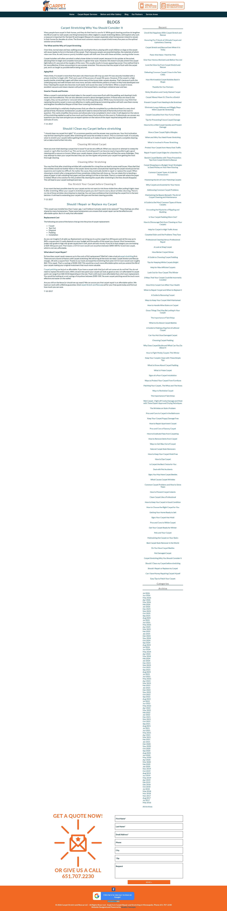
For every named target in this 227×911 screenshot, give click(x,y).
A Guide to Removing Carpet (163, 295)
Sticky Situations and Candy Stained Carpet (162, 92)
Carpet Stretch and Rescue (91, 285)
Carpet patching (50, 269)
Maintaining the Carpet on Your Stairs (162, 538)
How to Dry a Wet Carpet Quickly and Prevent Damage (163, 126)
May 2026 (147, 597)
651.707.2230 (78, 876)
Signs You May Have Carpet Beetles (162, 474)
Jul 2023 (146, 674)
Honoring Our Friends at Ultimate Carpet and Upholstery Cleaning (162, 41)
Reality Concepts (128, 907)
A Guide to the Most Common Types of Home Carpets (162, 203)
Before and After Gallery (110, 14)
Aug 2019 (147, 773)
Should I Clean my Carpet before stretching (92, 128)
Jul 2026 (146, 593)
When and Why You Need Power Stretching (163, 137)
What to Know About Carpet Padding (163, 365)
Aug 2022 (147, 699)
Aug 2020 (147, 753)
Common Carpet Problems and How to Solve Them (163, 485)
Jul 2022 (146, 701)
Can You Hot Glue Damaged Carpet (162, 335)
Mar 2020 (147, 762)
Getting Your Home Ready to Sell (163, 512)
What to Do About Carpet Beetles (163, 323)
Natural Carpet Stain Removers (162, 449)
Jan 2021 (146, 742)
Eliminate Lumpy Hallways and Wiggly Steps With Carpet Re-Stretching (163, 108)
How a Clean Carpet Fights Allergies (162, 132)
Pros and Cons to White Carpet (163, 522)
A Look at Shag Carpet (163, 247)
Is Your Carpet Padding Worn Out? (163, 217)
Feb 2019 (146, 782)
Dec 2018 (147, 784)
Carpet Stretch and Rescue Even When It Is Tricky (163, 48)
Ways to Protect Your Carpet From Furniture (163, 380)
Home (71, 14)
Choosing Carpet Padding (162, 340)
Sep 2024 (146, 642)
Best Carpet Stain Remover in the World (163, 543)
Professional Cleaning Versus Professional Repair (163, 240)
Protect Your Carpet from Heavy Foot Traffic (163, 147)
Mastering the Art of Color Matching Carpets (163, 180)
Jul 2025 (146, 620)
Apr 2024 (146, 654)
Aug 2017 (147, 798)
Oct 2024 (146, 640)
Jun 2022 (146, 703)
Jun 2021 (146, 730)
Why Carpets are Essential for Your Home (163, 185)
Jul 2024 (146, 647)
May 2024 (147, 651)
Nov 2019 (147, 769)
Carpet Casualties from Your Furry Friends (163, 114)
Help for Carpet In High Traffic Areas (163, 229)
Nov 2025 (147, 611)
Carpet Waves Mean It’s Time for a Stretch (163, 97)
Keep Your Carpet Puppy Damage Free (163, 418)
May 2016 (147, 802)
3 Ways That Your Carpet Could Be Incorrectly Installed (162, 278)
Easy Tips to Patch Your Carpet (162, 578)
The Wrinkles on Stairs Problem (163, 408)
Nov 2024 (147, 638)
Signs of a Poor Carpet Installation (163, 375)
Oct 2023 (146, 667)
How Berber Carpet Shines (163, 252)
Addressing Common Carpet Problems (163, 190)
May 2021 (147, 733)
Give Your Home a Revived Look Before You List (163, 60)
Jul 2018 (146, 789)
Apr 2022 (146, 708)
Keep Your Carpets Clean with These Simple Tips (163, 359)
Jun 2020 (146, 755)
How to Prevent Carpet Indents (163, 492)
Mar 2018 (147, 793)
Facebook (113, 889)
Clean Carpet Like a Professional (163, 497)
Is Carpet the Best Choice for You (162, 464)
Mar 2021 (147, 737)
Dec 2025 (147, 609)
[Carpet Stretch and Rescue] (54, 6)
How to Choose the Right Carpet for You (162, 507)
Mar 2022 (147, 710)
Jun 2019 (146, 775)
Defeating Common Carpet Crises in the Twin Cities (162, 73)
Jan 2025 (146, 633)
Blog (126, 14)
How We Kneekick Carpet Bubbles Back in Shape (163, 80)
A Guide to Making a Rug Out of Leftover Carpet (162, 329)
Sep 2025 (146, 615)
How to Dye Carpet (163, 459)
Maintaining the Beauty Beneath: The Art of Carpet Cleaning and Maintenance (163, 196)
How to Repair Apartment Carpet (162, 423)
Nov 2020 (147, 746)
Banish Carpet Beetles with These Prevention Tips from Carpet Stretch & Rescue (162, 158)
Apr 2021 (146, 735)
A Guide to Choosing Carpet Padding (163, 257)
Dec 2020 (147, 744)
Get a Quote (174, 5)
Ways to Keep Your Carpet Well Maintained (163, 300)
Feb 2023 (146, 685)
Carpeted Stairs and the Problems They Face (163, 234)
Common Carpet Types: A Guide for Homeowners (162, 173)
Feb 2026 (146, 604)
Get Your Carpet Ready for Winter (163, 527)
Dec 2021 (147, 717)
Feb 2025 (146, 631)
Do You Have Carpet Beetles (162, 548)
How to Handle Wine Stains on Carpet (162, 305)
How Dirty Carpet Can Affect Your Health (163, 285)
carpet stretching (126, 256)
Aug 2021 (147, 726)
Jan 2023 (146, 688)
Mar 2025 (147, 629)
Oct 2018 (146, 787)
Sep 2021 (146, 724)
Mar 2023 (147, 683)
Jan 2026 (146, 606)
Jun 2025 (146, 622)
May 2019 (147, 778)
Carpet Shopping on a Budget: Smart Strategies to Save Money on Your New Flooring (163, 166)
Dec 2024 (147, 636)
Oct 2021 (146, 721)
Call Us (150, 5)
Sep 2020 (146, 751)
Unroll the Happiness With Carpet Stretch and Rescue (163, 34)
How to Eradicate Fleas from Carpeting (163, 434)
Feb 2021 (146, 739)
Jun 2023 (146, 676)
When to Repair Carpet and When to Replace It (163, 290)
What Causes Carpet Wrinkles (163, 479)
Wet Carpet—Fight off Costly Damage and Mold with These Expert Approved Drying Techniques (162, 402)
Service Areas (152, 14)
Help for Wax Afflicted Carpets (162, 267)
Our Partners (137, 14)
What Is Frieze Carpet (163, 370)
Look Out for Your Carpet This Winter (163, 272)
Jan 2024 (146, 660)
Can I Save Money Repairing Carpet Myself (163, 573)
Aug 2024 (147, 645)
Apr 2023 (146, 681)
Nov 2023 (147, 665)
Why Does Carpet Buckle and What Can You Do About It (162, 346)
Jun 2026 (146, 595)
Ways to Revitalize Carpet (162, 391)
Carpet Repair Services (87, 14)
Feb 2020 (146, 764)
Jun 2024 (146, 649)
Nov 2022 (147, 692)
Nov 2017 (147, 796)
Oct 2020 (146, 748)
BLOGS (113, 22)
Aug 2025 (147, 618)
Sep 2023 (146, 670)
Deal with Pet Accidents (162, 469)
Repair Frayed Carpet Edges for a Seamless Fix (162, 152)
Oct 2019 (146, 771)
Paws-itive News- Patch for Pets (163, 55)
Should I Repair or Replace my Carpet (92, 204)
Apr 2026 (146, 600)
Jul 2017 (146, 800)
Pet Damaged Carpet (162, 553)
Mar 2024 (147, 656)
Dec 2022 (147, 690)
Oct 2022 (146, 694)
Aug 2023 (147, 672)
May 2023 (147, 679)
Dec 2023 (147, 663)
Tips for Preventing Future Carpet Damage (163, 120)
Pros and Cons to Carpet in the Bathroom (163, 413)
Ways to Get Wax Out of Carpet (163, 444)
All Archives (147, 806)
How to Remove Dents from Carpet (162, 439)
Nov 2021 (147, 719)
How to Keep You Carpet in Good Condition (163, 502)
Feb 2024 (146, 658)
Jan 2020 (146, 766)
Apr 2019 (146, 780)
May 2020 (147, 757)
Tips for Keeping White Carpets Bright (162, 262)
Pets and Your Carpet (163, 533)
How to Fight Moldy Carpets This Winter (162, 353)
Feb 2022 (146, 712)
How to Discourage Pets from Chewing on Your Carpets (163, 223)
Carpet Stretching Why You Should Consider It (92, 27)
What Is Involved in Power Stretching (163, 142)
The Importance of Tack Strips (163, 318)
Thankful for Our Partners (162, 87)
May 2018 (147, 791)
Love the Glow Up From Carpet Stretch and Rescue (162, 66)
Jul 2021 (146, 728)
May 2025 (147, 624)
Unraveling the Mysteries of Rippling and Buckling (162, 210)
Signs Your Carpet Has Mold (162, 517)
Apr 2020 (146, 760)
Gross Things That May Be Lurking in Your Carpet (163, 311)
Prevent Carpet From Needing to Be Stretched (162, 102)
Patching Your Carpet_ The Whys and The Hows (163, 385)
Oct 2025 (146, 613)
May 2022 (147, 706)
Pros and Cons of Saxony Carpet (163, 428)
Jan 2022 (146, 715)
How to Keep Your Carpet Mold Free (163, 454)
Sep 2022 (146, 697)
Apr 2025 (146, 627)
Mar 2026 (147, 602)
